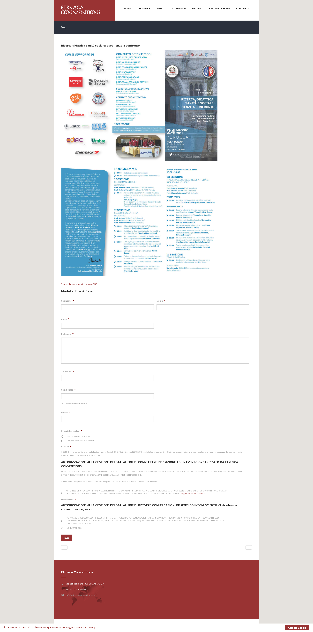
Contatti (242, 8)
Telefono (67, 371)
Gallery (197, 8)
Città (65, 319)
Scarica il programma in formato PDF (79, 284)
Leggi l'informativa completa (193, 493)
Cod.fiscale (68, 389)
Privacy (66, 446)
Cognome (67, 301)
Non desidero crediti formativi (80, 440)
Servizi (160, 8)
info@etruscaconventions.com (81, 595)
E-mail (65, 412)
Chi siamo (144, 8)
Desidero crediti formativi (78, 436)
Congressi (179, 8)
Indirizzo (67, 334)
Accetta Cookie (297, 628)
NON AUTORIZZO (74, 528)
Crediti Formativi (71, 431)
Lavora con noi (219, 8)
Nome (160, 301)
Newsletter (68, 499)
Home (127, 8)
